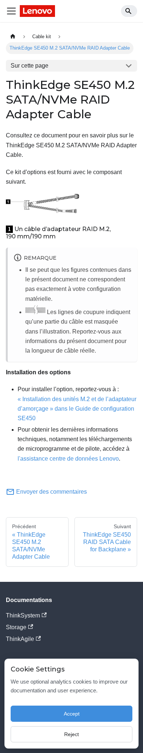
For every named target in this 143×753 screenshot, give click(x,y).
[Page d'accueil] (13, 36)
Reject (71, 734)
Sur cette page (29, 65)
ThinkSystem (23, 615)
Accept (72, 714)
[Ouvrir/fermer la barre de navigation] (11, 11)
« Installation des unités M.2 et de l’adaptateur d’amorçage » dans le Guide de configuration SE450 (77, 409)
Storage (16, 627)
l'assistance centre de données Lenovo (68, 458)
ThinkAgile (20, 639)
